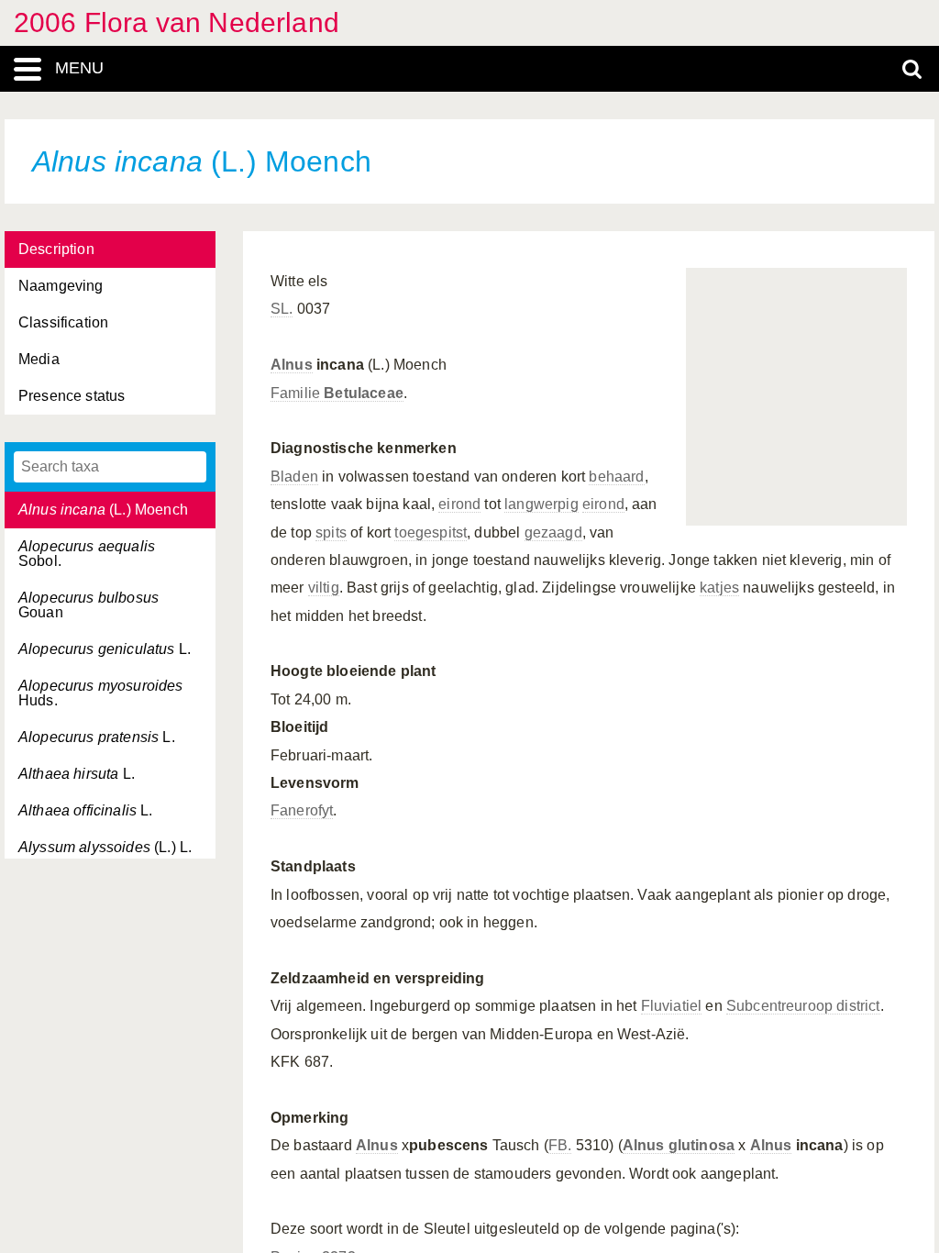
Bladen (294, 476)
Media (39, 359)
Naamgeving (61, 286)
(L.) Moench (103, 509)
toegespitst (430, 532)
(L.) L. (105, 847)
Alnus (292, 364)
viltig (323, 587)
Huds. (100, 693)
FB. (559, 1145)
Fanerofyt (302, 810)
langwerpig (541, 504)
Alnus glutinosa (679, 1145)
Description (56, 249)
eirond (459, 504)
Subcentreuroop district (803, 1006)
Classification (63, 322)
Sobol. (86, 553)
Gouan (88, 605)
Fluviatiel (671, 1006)
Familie (337, 393)
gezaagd (553, 532)
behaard (616, 476)
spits (331, 532)
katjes (719, 587)
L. (104, 649)
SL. (282, 308)
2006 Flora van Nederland (176, 22)
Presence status (71, 396)
